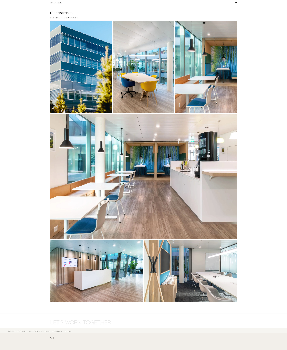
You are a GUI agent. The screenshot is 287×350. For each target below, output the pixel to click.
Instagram (73, 346)
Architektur (22, 331)
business (11, 331)
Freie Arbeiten (57, 331)
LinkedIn (73, 344)
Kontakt (68, 331)
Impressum (211, 346)
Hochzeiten (33, 331)
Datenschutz (218, 346)
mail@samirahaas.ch (61, 344)
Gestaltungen (44, 331)
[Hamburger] (236, 3)
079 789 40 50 (59, 346)
